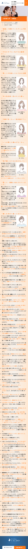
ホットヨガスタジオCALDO (6, 22)
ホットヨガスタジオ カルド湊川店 (10, 23)
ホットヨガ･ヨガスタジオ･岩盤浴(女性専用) (17, 3)
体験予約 (20, 547)
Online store (9, 547)
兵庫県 (16, 22)
